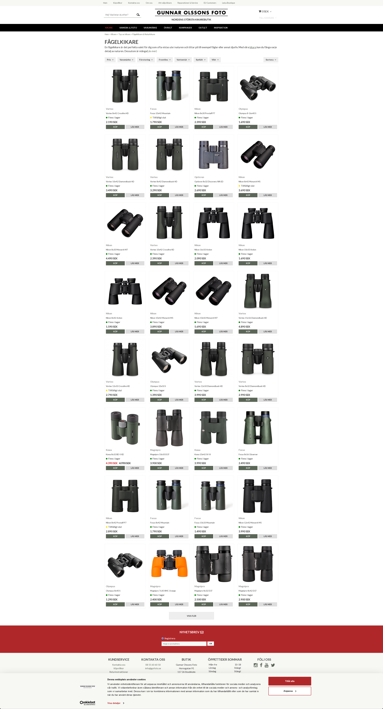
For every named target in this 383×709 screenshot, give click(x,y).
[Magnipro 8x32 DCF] (213, 564)
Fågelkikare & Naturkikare (143, 34)
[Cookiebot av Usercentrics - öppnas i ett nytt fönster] (88, 703)
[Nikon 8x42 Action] (125, 291)
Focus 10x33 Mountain (204, 522)
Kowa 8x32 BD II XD (115, 454)
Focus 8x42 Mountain (159, 522)
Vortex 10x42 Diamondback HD (120, 181)
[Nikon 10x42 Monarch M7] (213, 291)
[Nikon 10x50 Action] (258, 223)
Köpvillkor (119, 668)
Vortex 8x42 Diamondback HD (163, 181)
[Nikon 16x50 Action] (213, 223)
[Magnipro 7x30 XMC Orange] (169, 564)
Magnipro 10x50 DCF (159, 454)
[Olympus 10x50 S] (169, 359)
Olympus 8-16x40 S (247, 113)
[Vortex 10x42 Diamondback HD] (125, 155)
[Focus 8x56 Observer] (258, 427)
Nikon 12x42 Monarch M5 (250, 522)
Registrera (169, 638)
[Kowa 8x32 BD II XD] (125, 427)
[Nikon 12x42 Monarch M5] (258, 496)
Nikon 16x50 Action (203, 249)
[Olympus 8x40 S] (125, 564)
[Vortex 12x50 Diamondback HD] (213, 359)
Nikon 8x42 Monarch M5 (249, 181)
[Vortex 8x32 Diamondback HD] (258, 359)
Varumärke (150, 27)
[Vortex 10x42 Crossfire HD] (169, 223)
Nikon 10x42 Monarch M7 (206, 318)
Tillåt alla (289, 681)
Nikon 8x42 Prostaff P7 (116, 522)
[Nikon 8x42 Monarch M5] (258, 155)
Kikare (109, 27)
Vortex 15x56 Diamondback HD (253, 318)
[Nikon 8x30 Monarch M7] (125, 223)
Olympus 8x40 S (113, 591)
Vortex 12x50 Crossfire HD (118, 386)
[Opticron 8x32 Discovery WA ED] (213, 155)
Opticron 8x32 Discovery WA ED (208, 181)
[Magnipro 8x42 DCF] (258, 564)
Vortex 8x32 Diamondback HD (252, 386)
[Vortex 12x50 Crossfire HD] (125, 359)
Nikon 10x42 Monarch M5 (161, 318)
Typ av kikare (124, 34)
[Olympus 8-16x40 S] (258, 86)
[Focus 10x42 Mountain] (169, 86)
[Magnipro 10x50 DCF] (169, 427)
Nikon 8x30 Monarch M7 (117, 249)
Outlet (203, 27)
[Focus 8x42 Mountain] (169, 496)
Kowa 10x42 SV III (202, 454)
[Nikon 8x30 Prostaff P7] (213, 86)
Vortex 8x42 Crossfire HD (117, 113)
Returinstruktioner (118, 672)
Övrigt (168, 27)
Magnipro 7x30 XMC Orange (163, 591)
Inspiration (221, 27)
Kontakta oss (118, 664)
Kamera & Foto (128, 27)
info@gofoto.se (153, 668)
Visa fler (191, 616)
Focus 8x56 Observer (248, 454)
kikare (253, 47)
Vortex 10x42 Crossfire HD (162, 249)
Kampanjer (185, 27)
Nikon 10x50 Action (247, 249)
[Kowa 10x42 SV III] (213, 427)
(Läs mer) (152, 51)
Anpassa (288, 691)
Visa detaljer (113, 703)
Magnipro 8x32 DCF (203, 591)
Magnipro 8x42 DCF (248, 591)
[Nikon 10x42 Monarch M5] (169, 291)
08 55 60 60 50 (153, 664)
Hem (107, 34)
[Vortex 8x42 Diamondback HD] (169, 155)
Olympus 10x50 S (158, 386)
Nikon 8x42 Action (114, 318)
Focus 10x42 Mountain (160, 113)
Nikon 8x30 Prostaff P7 (204, 113)
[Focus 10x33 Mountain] (213, 496)
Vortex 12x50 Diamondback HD (208, 386)
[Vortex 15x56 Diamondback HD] (258, 291)
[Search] (138, 14)
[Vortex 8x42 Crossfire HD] (125, 86)
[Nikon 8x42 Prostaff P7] (125, 496)
